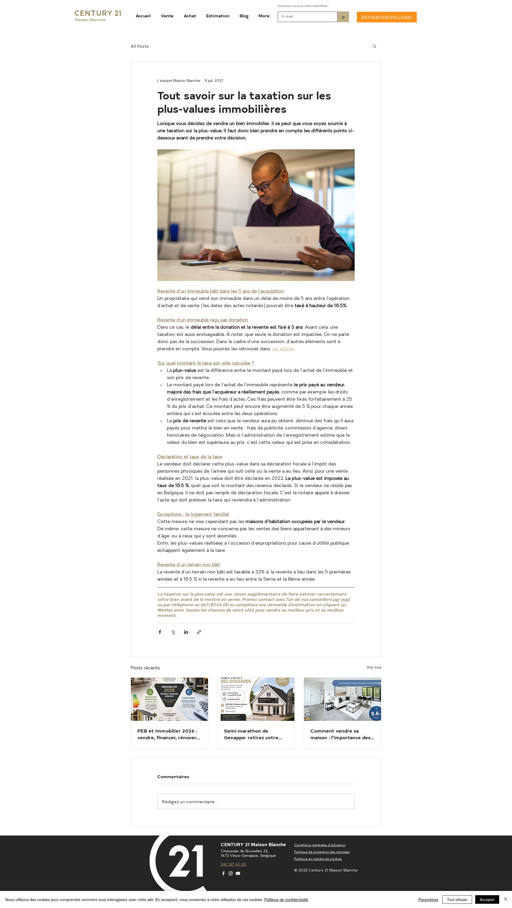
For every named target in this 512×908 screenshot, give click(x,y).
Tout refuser (457, 899)
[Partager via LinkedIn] (186, 631)
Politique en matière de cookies (318, 859)
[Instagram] (230, 873)
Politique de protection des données (322, 852)
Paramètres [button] (428, 899)
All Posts (140, 46)
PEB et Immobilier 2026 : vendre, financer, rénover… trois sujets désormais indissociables (168, 734)
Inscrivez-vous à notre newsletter (302, 6)
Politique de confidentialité (286, 899)
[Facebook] (223, 873)
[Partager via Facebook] (159, 631)
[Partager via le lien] (199, 631)
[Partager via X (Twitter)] (172, 631)
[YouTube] (238, 873)
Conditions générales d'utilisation (319, 845)
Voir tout (374, 668)
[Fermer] (505, 899)
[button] (374, 46)
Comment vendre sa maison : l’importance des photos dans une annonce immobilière (340, 734)
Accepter (487, 899)
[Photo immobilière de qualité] (342, 699)
